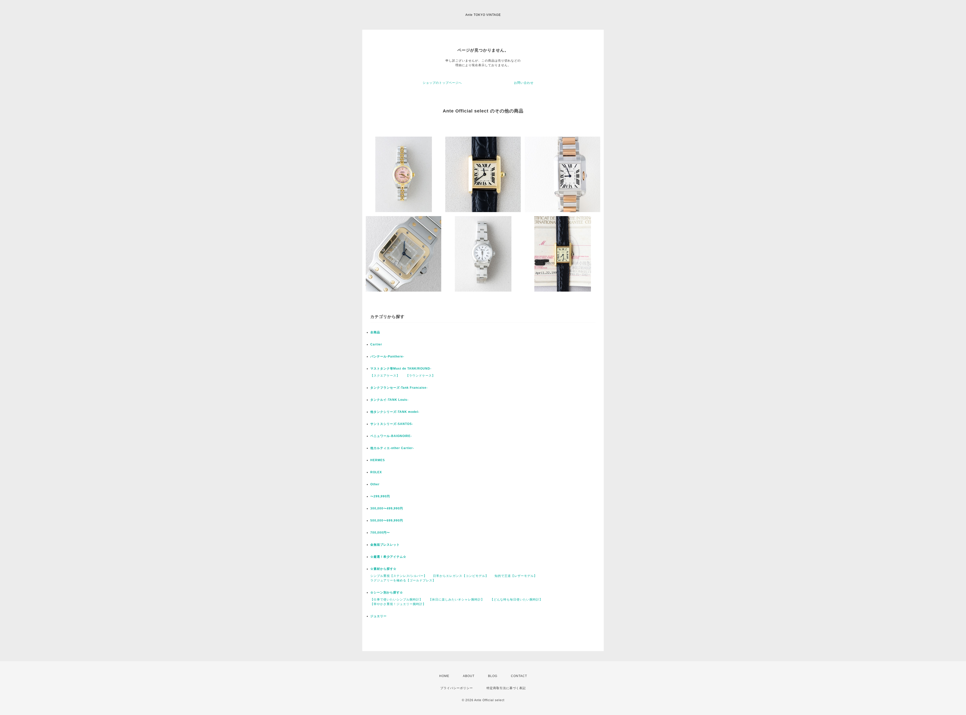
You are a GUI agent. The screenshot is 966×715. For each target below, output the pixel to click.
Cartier (376, 344)
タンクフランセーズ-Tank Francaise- (399, 387)
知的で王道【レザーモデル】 (516, 576)
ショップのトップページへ (442, 83)
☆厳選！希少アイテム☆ (388, 557)
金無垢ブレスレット (385, 544)
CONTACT (519, 676)
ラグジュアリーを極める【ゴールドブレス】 (403, 580)
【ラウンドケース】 (420, 375)
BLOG (492, 676)
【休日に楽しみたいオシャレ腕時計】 (456, 599)
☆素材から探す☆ (383, 569)
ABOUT (468, 676)
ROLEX (376, 472)
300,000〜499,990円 (386, 508)
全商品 (375, 332)
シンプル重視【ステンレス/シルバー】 (398, 576)
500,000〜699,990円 (386, 520)
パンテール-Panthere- (387, 356)
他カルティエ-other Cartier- (392, 448)
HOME (444, 676)
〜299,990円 (380, 496)
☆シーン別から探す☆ (386, 592)
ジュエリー (378, 616)
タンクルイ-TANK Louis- (389, 400)
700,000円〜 (380, 532)
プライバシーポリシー (456, 688)
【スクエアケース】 (385, 375)
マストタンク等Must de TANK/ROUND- (400, 368)
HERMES (377, 460)
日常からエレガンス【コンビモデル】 (461, 576)
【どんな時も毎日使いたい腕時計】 (516, 599)
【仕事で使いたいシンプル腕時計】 (396, 599)
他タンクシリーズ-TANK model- (394, 412)
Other (375, 484)
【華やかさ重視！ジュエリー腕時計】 (398, 604)
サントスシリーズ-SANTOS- (391, 424)
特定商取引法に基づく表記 (506, 688)
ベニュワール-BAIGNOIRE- (391, 436)
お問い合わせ (524, 83)
